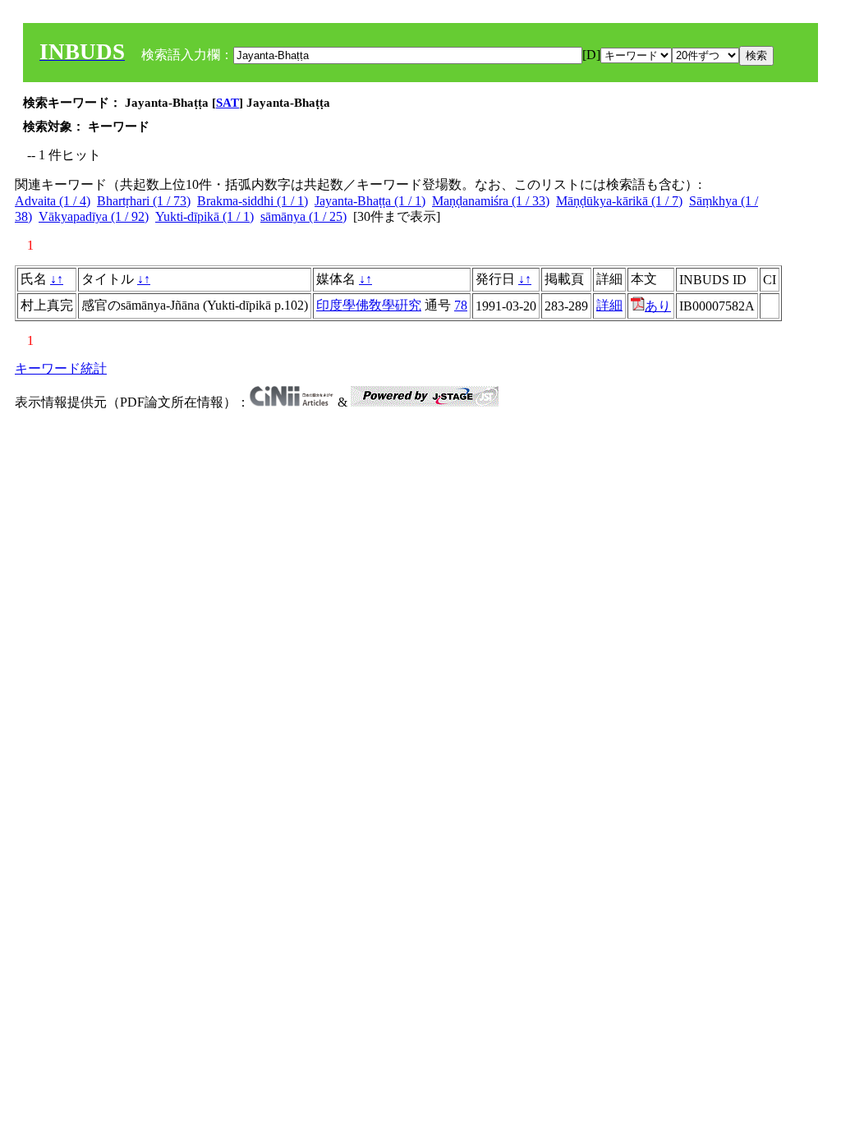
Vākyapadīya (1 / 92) (94, 216)
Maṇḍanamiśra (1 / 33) (490, 201)
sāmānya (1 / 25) (303, 216)
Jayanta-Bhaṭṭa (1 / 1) (370, 201)
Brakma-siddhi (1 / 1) (252, 201)
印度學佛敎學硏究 (368, 305)
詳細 (609, 305)
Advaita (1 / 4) (52, 201)
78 (460, 305)
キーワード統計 (61, 368)
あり (658, 306)
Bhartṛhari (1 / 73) (144, 201)
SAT (227, 102)
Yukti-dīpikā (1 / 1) (204, 216)
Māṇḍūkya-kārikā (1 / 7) (619, 201)
